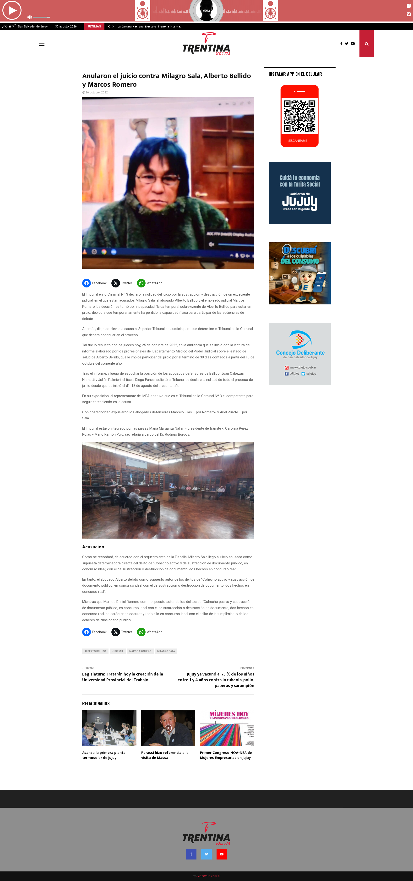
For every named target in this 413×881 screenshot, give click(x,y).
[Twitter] (348, 44)
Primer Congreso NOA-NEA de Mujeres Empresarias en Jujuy (226, 755)
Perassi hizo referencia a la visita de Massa (165, 755)
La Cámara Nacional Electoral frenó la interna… (150, 26)
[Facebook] (342, 44)
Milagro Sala (166, 651)
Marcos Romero (140, 651)
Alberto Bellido (95, 651)
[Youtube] (354, 44)
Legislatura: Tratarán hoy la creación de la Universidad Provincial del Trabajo (122, 677)
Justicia (117, 651)
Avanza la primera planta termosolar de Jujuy (103, 755)
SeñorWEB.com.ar (208, 876)
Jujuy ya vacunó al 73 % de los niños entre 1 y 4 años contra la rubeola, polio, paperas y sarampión (216, 680)
